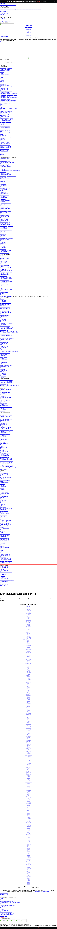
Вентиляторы (3, 469)
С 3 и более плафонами (6, 365)
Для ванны (2, 199)
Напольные (3, 192)
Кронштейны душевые (6, 213)
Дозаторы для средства (6, 272)
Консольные (3, 509)
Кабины (2, 154)
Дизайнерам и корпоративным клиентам (26, 9)
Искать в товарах (4, 59)
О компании (3, 9)
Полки (1, 82)
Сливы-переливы (4, 149)
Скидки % (2, 917)
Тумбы (1, 77)
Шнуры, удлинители (5, 453)
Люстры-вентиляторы (5, 312)
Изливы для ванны (5, 205)
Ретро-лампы (3, 424)
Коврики (2, 107)
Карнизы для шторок (5, 147)
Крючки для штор (4, 114)
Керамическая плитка (24, 37)
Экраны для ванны (5, 143)
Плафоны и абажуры (5, 309)
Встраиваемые (3, 320)
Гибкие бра (3, 347)
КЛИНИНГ (40, 296)
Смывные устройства (5, 250)
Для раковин (3, 234)
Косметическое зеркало (6, 111)
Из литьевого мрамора (5, 136)
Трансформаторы (4, 455)
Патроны (2, 442)
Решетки (2, 293)
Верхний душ (3, 212)
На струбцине (3, 357)
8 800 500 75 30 (12, 5)
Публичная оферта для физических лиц (10, 902)
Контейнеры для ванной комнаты (8, 108)
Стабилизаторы (4, 454)
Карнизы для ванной (5, 105)
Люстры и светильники (12, 37)
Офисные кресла (4, 490)
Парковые (2, 408)
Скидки (2, 36)
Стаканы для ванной (5, 126)
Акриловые (3, 135)
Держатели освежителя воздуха (8, 100)
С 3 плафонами (4, 346)
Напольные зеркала (5, 554)
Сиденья (2, 123)
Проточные (3, 262)
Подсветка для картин (5, 350)
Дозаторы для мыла (5, 103)
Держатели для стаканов (6, 96)
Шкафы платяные (4, 535)
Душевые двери (4, 159)
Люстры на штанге (5, 307)
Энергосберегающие (5, 434)
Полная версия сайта (5, 918)
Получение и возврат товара (7, 580)
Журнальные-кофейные (6, 508)
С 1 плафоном (3, 343)
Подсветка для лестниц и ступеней (9, 351)
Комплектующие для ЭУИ (6, 458)
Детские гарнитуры (5, 562)
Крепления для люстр (5, 313)
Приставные (3, 172)
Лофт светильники (5, 334)
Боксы (1, 155)
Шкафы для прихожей (5, 542)
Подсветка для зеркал (5, 349)
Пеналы (2, 73)
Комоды (2, 80)
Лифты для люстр (4, 311)
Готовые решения (4, 74)
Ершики (2, 104)
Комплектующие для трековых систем (9, 331)
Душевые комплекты (5, 211)
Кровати (2, 481)
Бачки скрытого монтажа (6, 238)
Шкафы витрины (4, 539)
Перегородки (3, 251)
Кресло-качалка (4, 496)
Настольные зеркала (5, 555)
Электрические (4, 257)
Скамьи (2, 532)
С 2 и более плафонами (6, 372)
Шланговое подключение (6, 226)
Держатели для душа (5, 224)
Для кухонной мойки (5, 203)
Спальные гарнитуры (5, 558)
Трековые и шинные (5, 326)
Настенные (3, 324)
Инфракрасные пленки (6, 281)
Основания (3, 486)
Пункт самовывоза (5, 578)
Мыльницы (3, 115)
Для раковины (3, 197)
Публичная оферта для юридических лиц (10, 903)
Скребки (2, 124)
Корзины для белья (5, 109)
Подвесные (3, 169)
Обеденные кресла (4, 493)
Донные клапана (4, 193)
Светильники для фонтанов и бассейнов (10, 467)
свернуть (54, 1)
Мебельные (3, 336)
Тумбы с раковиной (5, 69)
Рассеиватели (3, 396)
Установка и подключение (6, 914)
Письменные (3, 515)
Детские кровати (4, 482)
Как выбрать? (3, 916)
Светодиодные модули (6, 394)
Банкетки (2, 78)
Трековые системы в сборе (6, 327)
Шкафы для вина (4, 547)
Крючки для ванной (5, 112)
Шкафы (2, 76)
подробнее (44, 1)
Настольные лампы (5, 420)
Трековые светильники (6, 381)
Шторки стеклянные (5, 145)
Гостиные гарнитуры (5, 559)
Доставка (9, 9)
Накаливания (3, 438)
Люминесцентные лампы (6, 466)
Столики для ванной (5, 128)
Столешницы (3, 185)
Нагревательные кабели (6, 278)
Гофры (1, 288)
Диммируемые (3, 436)
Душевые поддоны (5, 161)
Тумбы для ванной (4, 523)
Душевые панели (4, 216)
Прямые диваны (4, 473)
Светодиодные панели (5, 339)
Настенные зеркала (5, 552)
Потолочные (3, 300)
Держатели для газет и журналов (8, 93)
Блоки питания (4, 390)
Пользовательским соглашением (42, 891)
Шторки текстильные (5, 146)
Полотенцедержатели (5, 120)
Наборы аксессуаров (5, 116)
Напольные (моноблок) (6, 174)
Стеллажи (2, 548)
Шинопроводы (4, 330)
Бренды (6, 36)
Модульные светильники (6, 417)
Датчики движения (5, 451)
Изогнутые (3, 377)
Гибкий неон (3, 393)
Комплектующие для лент (6, 399)
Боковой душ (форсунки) (6, 218)
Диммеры (2, 448)
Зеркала (2, 72)
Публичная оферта (4, 581)
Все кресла (2, 489)
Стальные (2, 138)
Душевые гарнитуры (5, 209)
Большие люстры (4, 304)
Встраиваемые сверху (5, 186)
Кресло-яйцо (3, 497)
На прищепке (3, 359)
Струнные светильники (6, 328)
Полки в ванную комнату (6, 119)
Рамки (1, 446)
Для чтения (3, 376)
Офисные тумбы (4, 525)
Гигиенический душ (5, 222)
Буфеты (2, 546)
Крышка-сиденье (4, 178)
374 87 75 (4, 11)
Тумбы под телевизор (5, 524)
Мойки (2, 266)
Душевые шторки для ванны (7, 162)
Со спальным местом (5, 476)
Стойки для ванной (5, 127)
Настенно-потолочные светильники (9, 332)
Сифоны (2, 286)
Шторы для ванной (5, 132)
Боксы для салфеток (5, 89)
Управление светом (5, 308)
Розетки (2, 444)
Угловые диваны (4, 474)
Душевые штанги (4, 220)
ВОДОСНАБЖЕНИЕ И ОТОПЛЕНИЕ (21, 296)
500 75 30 (4, 13)
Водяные (2, 255)
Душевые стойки (4, 215)
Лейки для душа (4, 219)
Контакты (38, 9)
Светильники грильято (6, 415)
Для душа (2, 201)
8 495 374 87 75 (4, 5)
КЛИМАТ (34, 296)
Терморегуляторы (4, 282)
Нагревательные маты (5, 277)
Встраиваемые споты (5, 367)
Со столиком (3, 373)
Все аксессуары (4, 88)
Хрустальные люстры (5, 303)
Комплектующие (4, 85)
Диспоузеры (3, 269)
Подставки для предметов (6, 118)
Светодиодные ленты (5, 389)
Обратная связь (4, 584)
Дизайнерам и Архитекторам (7, 582)
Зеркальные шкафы (5, 70)
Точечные (2, 322)
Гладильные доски (4, 92)
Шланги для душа (4, 223)
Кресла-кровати (4, 492)
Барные (2, 501)
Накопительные (4, 261)
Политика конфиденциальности (8, 905)
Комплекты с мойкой (5, 267)
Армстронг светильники (6, 462)
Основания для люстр (5, 315)
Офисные (2, 355)
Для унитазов (3, 228)
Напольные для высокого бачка (8, 176)
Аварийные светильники (6, 461)
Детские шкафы (4, 536)
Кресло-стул (3, 494)
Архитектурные (4, 405)
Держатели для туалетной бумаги (8, 97)
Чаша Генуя (3, 177)
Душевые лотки (4, 292)
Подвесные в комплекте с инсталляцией (10, 170)
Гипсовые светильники (6, 335)
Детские (2, 358)
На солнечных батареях (6, 407)
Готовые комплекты (5, 200)
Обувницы (2, 543)
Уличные (2, 401)
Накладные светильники (6, 323)
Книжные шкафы (4, 538)
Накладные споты (4, 366)
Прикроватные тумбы (5, 520)
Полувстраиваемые (5, 189)
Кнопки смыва (3, 236)
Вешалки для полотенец (6, 91)
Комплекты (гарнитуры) (6, 68)
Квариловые (3, 141)
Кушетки (2, 478)
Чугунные (2, 139)
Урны (1, 131)
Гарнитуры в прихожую (6, 561)
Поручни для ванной (5, 122)
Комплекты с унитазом (6, 230)
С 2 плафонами (4, 344)
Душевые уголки (4, 158)
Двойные (2, 191)
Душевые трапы (4, 290)
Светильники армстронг (6, 413)
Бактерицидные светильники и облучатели (11, 340)
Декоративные (3, 354)
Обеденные (3, 500)
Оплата (13, 9)
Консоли (2, 81)
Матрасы (2, 484)
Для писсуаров (3, 232)
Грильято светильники (5, 463)
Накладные (3, 184)
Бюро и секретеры (4, 544)
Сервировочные (4, 511)
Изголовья (2, 485)
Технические (3, 439)
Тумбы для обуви (4, 521)
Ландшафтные (3, 403)
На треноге (3, 374)
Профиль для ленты (5, 392)
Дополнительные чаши (6, 270)
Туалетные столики (5, 513)
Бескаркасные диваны (5, 477)
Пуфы (1, 530)
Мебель (37, 37)
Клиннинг (32, 37)
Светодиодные (3, 423)
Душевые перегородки (6, 163)
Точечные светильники (6, 419)
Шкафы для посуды (5, 540)
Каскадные (3, 305)
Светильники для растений (7, 338)
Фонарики (2, 411)
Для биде (2, 204)
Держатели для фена (5, 99)
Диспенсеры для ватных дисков (8, 101)
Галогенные (3, 435)
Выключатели (3, 447)
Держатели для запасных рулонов (8, 95)
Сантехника (3, 37)
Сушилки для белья (5, 130)
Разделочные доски (5, 273)
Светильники (3, 84)
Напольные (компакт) (5, 173)
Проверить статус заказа (6, 912)
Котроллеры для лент (5, 397)
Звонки (2, 450)
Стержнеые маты (4, 280)
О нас (1, 898)
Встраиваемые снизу (5, 188)
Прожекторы (3, 404)
